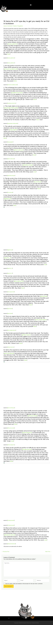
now (35, 172)
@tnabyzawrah (26, 449)
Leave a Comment (8, 26)
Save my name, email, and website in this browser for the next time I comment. (24, 583)
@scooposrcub (19, 281)
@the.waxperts (27, 432)
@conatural (37, 182)
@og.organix (13, 130)
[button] (31, 5)
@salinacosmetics (17, 92)
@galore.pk (7, 198)
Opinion (15, 26)
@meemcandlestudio (11, 69)
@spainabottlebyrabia (11, 108)
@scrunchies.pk (9, 353)
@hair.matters (26, 335)
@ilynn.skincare (19, 150)
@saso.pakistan (12, 44)
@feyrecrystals (32, 416)
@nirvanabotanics (41, 320)
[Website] (42, 580)
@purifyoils (43, 296)
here (8, 54)
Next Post (48, 551)
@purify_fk (7, 258)
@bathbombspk (28, 165)
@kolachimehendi (9, 535)
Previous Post (5, 551)
